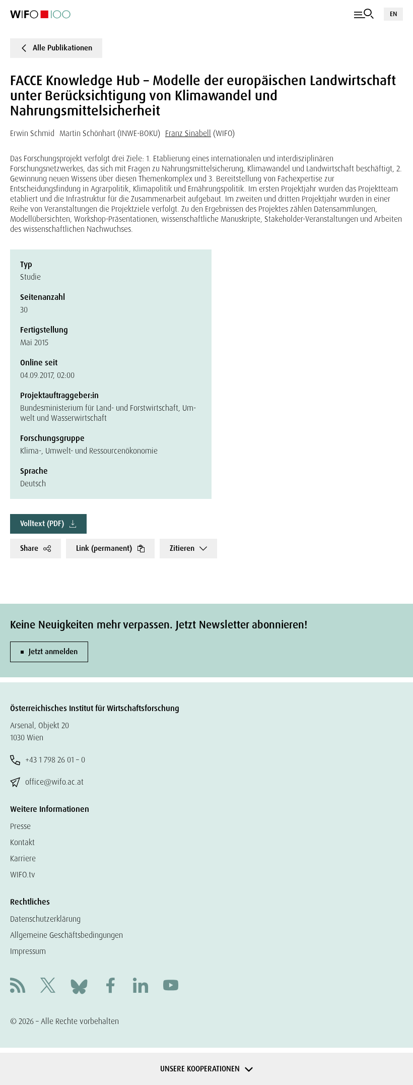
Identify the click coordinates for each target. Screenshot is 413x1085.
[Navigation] (364, 14)
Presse (20, 826)
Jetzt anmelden (53, 652)
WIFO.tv (22, 874)
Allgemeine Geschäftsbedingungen (66, 935)
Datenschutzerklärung (45, 919)
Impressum (28, 951)
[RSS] (17, 986)
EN (393, 14)
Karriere (23, 858)
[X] (47, 986)
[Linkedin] (140, 986)
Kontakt (22, 842)
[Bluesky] (79, 986)
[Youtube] (170, 986)
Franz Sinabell (188, 133)
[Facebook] (110, 986)
